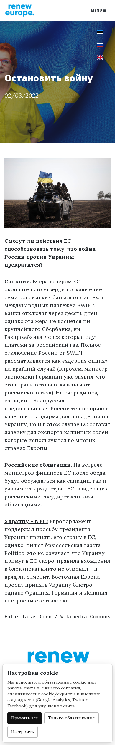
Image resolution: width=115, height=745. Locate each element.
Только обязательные (71, 718)
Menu (97, 10)
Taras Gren (37, 617)
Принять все (24, 718)
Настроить (22, 731)
